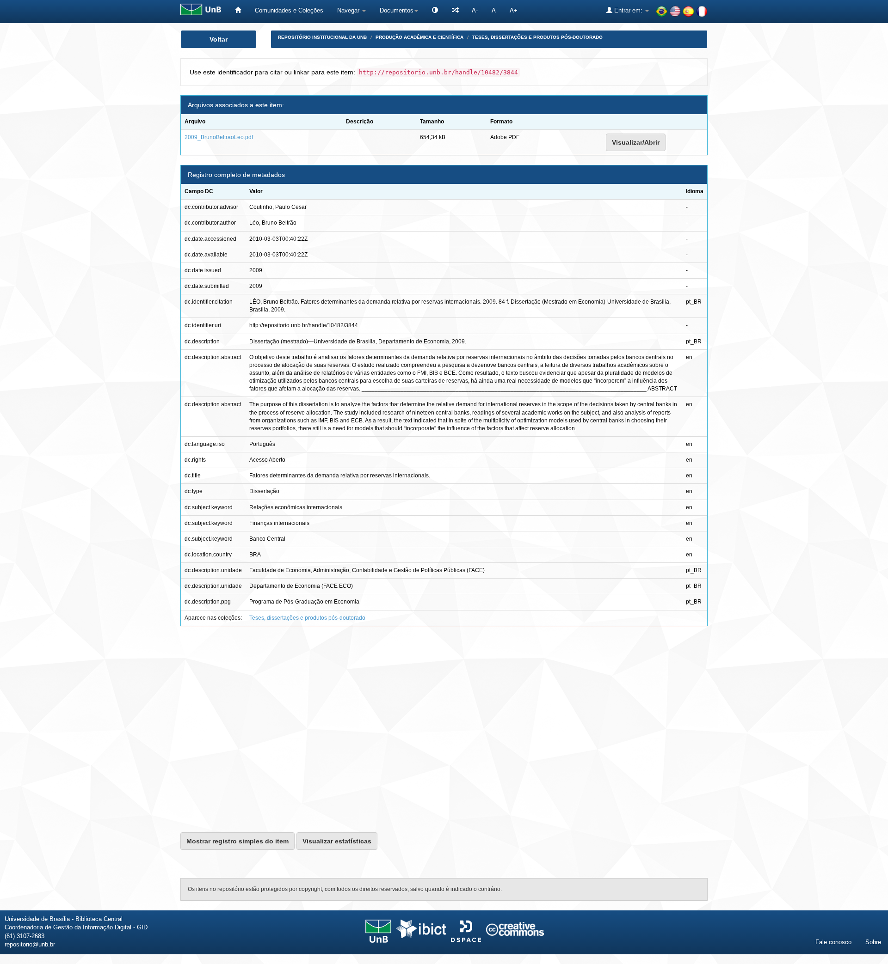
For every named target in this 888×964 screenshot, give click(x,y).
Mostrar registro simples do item (237, 841)
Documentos (396, 10)
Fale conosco (833, 942)
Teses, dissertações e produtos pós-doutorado (537, 37)
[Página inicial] (238, 10)
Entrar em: (628, 10)
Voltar (219, 39)
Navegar (349, 10)
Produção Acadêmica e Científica (419, 37)
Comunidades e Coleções (289, 10)
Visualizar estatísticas (336, 841)
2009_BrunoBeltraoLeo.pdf (219, 137)
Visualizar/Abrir (636, 142)
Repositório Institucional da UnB (322, 37)
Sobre (873, 942)
